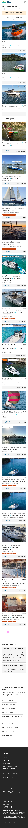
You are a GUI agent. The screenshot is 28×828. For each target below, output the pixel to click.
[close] (24, 13)
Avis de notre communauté (8, 777)
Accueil (3, 8)
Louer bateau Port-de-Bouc (9, 708)
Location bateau (8, 8)
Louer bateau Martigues (8, 712)
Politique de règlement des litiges (10, 766)
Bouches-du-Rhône (5, 9)
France (13, 8)
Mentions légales (6, 763)
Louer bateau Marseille (8, 735)
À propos (5, 757)
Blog (3, 769)
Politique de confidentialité (8, 758)
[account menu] (25, 2)
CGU (4, 761)
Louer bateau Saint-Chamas (9, 701)
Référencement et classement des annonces (12, 765)
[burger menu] (22, 2)
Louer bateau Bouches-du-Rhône (10, 727)
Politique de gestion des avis (9, 768)
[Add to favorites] (25, 23)
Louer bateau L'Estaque (8, 731)
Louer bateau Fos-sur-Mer (8, 704)
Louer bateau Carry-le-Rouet (9, 723)
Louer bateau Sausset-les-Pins (9, 720)
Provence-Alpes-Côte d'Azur (20, 8)
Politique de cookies (7, 760)
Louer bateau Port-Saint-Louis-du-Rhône (12, 716)
